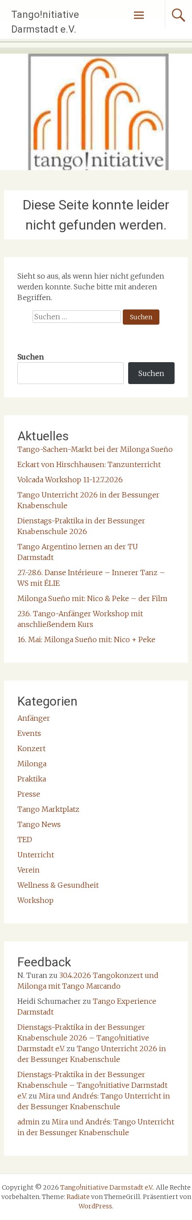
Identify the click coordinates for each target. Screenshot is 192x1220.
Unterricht (35, 854)
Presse (28, 794)
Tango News (39, 824)
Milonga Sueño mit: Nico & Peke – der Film (92, 598)
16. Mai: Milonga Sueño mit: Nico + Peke (86, 639)
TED (24, 839)
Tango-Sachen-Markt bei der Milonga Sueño (95, 449)
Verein (28, 869)
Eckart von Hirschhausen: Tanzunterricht (89, 464)
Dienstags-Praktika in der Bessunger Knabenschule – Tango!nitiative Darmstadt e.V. (92, 1085)
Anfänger (33, 718)
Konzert (31, 748)
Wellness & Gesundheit (58, 885)
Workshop (35, 900)
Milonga (31, 763)
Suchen (30, 356)
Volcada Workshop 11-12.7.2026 (70, 479)
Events (29, 733)
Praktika (31, 778)
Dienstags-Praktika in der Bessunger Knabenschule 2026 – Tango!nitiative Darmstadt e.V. (83, 1038)
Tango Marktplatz (48, 809)
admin (28, 1121)
